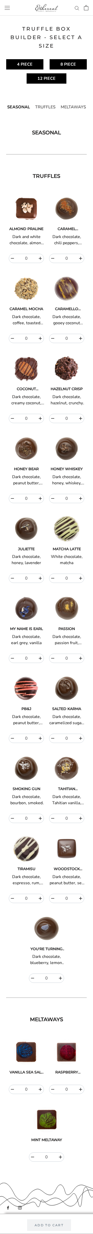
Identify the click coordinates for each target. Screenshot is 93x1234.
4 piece (25, 64)
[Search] (77, 8)
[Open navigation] (7, 8)
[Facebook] (8, 1207)
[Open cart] (86, 7)
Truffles (45, 107)
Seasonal (18, 107)
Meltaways (73, 107)
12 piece (46, 78)
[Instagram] (20, 1207)
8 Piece (68, 64)
